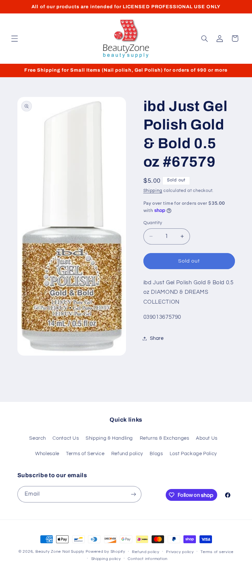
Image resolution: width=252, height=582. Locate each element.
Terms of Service (85, 453)
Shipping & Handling (109, 438)
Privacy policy (180, 552)
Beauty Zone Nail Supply (59, 551)
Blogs (156, 453)
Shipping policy (106, 559)
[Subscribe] (133, 494)
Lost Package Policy (193, 453)
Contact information (148, 559)
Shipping (152, 191)
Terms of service (217, 552)
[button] (14, 38)
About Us (207, 438)
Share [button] (157, 338)
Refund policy (127, 453)
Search (37, 438)
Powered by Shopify (105, 551)
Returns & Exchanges (164, 438)
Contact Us (65, 438)
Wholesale (47, 453)
